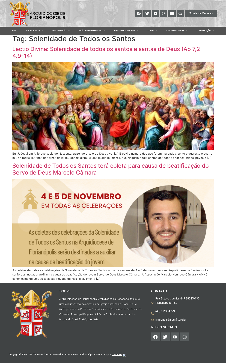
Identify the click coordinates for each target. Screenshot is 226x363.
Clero (151, 30)
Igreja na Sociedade (124, 30)
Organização (59, 30)
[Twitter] (147, 13)
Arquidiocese (33, 30)
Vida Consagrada (175, 30)
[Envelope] (172, 13)
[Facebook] (138, 13)
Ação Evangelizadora (90, 30)
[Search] (180, 13)
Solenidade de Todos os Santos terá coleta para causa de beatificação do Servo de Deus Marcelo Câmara (110, 169)
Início (14, 30)
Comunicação (204, 30)
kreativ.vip (117, 354)
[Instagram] (163, 13)
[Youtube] (155, 13)
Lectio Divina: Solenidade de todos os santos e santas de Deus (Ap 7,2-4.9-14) (107, 52)
